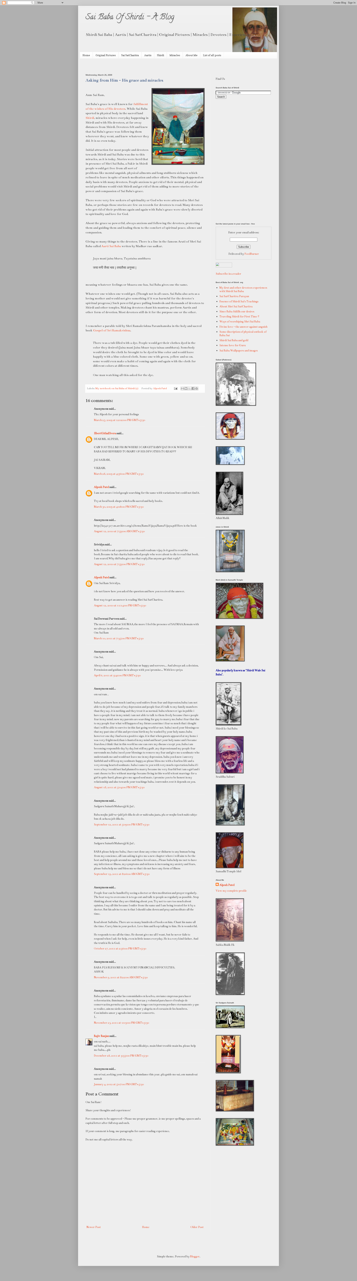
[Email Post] (175, 388)
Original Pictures (106, 55)
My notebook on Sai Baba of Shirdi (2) (116, 388)
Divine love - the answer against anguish (243, 326)
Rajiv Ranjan (101, 1036)
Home (86, 55)
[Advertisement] (129, 65)
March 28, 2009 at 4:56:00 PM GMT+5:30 (119, 473)
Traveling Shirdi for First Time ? (239, 316)
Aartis (147, 55)
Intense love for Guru (232, 345)
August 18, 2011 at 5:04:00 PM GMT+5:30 (119, 787)
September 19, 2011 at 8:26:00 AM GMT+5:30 (121, 874)
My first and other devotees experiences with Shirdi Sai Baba (243, 289)
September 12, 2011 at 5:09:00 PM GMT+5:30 (121, 824)
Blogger (195, 1256)
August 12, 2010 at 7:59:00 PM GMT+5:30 (119, 564)
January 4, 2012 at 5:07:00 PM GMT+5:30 (119, 1084)
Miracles (175, 55)
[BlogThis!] (186, 388)
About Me (191, 55)
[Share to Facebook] (193, 388)
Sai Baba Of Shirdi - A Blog (130, 18)
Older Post (197, 1227)
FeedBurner (252, 253)
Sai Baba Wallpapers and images (238, 350)
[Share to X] (189, 388)
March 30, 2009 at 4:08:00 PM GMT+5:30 (119, 506)
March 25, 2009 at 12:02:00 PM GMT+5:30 (119, 420)
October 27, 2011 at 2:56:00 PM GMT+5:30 (120, 948)
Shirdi (160, 55)
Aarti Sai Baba (111, 246)
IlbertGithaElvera (105, 433)
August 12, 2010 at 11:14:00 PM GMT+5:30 (120, 605)
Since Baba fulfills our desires (236, 311)
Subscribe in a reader (228, 273)
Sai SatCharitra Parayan (234, 296)
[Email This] (182, 388)
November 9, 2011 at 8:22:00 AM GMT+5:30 (121, 977)
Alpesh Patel (101, 487)
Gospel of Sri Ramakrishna (111, 330)
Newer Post (93, 1227)
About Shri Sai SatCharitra (236, 306)
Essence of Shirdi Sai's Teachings (238, 301)
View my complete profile (231, 890)
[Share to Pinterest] (196, 388)
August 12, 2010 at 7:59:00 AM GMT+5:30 (119, 531)
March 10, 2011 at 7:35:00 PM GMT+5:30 (119, 638)
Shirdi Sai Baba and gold (233, 340)
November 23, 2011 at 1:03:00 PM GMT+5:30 (121, 1022)
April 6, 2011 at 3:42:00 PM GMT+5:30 (117, 675)
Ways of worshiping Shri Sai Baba (239, 321)
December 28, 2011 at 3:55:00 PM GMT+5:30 (121, 1055)
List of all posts (212, 55)
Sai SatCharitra (130, 55)
